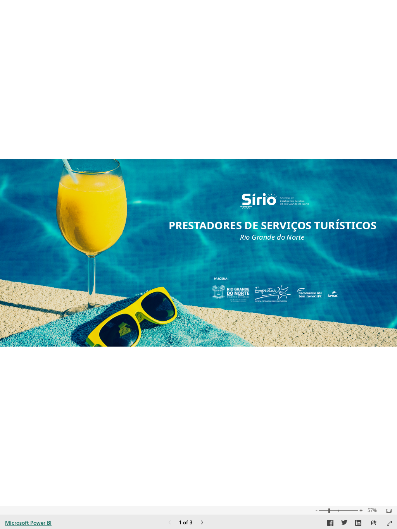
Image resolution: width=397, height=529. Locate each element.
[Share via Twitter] (344, 524)
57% (372, 510)
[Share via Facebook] (330, 524)
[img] (274, 200)
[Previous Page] (170, 523)
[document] (260, 280)
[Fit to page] (387, 511)
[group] (260, 279)
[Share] (374, 523)
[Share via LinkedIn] (358, 524)
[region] (198, 253)
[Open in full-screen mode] (389, 523)
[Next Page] (202, 523)
